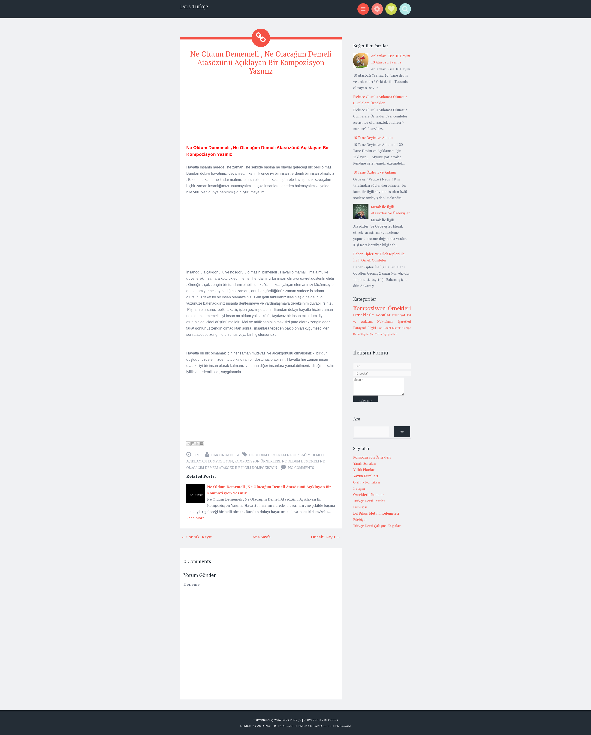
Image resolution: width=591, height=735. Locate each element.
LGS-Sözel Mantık (389, 328)
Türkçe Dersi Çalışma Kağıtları (377, 525)
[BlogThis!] (192, 443)
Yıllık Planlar (363, 469)
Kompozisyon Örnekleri (257, 461)
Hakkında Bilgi (225, 455)
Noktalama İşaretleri (394, 321)
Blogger (331, 720)
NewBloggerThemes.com (330, 726)
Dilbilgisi (360, 507)
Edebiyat (398, 315)
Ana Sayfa (261, 537)
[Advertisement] (260, 112)
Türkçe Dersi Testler (369, 500)
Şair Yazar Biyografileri (383, 334)
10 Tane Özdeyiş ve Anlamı (374, 172)
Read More (195, 517)
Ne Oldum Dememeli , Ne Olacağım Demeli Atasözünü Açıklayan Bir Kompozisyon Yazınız (261, 62)
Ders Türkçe (194, 6)
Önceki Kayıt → (326, 537)
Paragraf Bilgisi (364, 328)
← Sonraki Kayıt (196, 537)
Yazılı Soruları (364, 463)
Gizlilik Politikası (366, 482)
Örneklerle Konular (371, 315)
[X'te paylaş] (197, 443)
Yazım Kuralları (365, 476)
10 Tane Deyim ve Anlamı (373, 137)
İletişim (359, 488)
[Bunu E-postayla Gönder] (188, 443)
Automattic (267, 726)
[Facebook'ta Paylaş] (201, 443)
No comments (301, 467)
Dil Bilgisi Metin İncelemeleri (376, 513)
